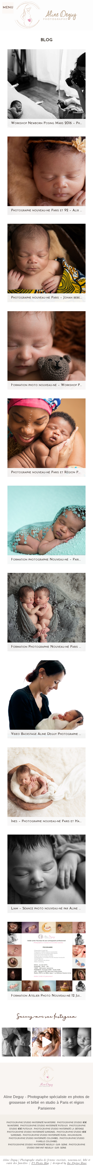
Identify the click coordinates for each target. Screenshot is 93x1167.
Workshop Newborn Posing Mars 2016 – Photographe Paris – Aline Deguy (46, 123)
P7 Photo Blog (40, 1163)
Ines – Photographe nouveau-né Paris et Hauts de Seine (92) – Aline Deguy (46, 821)
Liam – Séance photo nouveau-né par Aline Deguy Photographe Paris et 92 (46, 908)
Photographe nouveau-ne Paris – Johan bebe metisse (46, 297)
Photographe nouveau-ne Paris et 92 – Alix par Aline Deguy (46, 210)
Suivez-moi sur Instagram (47, 1017)
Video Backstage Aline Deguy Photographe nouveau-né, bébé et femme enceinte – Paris (46, 734)
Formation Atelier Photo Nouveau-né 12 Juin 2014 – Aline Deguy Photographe (46, 996)
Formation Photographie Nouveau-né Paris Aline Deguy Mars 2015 (46, 647)
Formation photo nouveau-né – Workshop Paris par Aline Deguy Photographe (46, 385)
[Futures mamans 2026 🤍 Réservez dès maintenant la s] (76, 1042)
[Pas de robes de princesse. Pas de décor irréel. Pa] (16, 1042)
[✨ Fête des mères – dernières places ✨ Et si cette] (46, 1042)
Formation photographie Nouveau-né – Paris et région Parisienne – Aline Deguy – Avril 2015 (46, 559)
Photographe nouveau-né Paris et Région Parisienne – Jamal (46, 472)
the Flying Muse (77, 1163)
